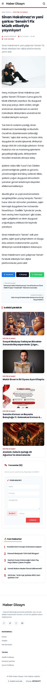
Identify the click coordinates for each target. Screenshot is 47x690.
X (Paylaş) (23, 274)
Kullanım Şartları (8, 661)
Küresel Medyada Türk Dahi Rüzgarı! (23, 553)
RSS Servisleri (7, 645)
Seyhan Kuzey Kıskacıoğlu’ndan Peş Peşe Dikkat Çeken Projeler (23, 561)
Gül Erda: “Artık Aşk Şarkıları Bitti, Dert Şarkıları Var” (24, 576)
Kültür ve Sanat (20, 12)
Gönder (32, 520)
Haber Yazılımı (16, 681)
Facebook (9, 274)
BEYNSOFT (36, 681)
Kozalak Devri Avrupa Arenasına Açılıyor (24, 547)
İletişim (4, 641)
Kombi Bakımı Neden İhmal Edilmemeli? (25, 568)
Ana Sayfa (6, 12)
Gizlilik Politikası (8, 657)
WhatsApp (38, 274)
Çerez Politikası (8, 665)
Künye (4, 637)
